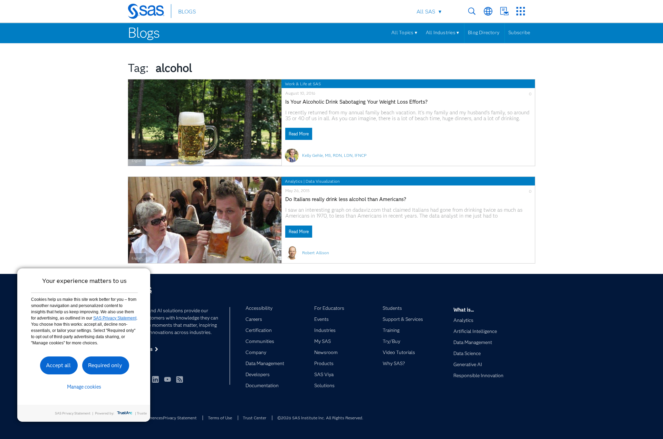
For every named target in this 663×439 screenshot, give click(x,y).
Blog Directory (483, 32)
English (137, 161)
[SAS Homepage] (149, 12)
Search (472, 11)
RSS (179, 379)
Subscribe (519, 32)
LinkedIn (155, 379)
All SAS (425, 11)
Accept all (58, 365)
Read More (299, 133)
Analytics (293, 181)
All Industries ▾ (442, 32)
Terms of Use (220, 417)
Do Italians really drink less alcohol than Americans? (345, 199)
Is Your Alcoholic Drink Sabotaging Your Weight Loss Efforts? (356, 102)
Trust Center (254, 417)
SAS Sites (520, 11)
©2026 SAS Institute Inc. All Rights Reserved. (320, 417)
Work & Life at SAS (303, 83)
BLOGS (187, 11)
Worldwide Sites (488, 11)
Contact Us (504, 11)
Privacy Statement (180, 417)
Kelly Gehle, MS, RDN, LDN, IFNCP (334, 155)
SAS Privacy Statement (114, 318)
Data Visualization (323, 181)
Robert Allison (315, 252)
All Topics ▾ (404, 32)
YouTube (167, 379)
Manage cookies (84, 387)
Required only (105, 365)
